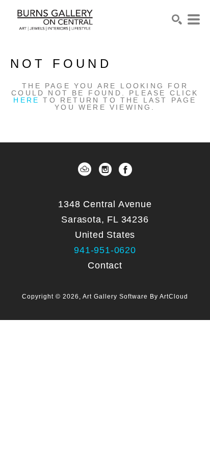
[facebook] (125, 169)
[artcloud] (84, 169)
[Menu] (194, 19)
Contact (105, 265)
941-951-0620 (105, 250)
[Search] (177, 19)
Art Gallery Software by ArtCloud (135, 296)
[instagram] (105, 169)
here (26, 100)
